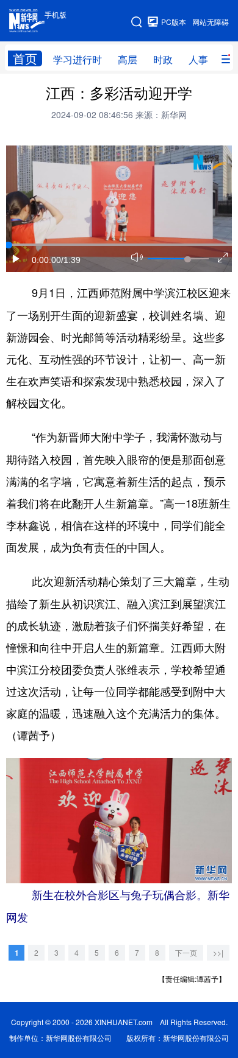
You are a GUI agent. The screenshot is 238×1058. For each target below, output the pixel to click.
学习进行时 (77, 59)
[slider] (187, 259)
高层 (127, 59)
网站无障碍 (210, 21)
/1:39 (71, 260)
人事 (198, 59)
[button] (16, 259)
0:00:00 (46, 260)
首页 (25, 58)
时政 (163, 59)
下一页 (186, 952)
